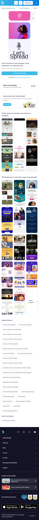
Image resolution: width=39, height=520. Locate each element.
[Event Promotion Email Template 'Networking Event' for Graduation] (7, 302)
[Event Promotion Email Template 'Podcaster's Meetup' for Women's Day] (7, 274)
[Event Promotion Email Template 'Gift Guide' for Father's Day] (19, 193)
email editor (16, 406)
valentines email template (10, 382)
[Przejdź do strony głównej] (2, 3)
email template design (27, 392)
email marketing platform (10, 411)
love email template (8, 353)
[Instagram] (24, 432)
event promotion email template (12, 339)
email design (21, 396)
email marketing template (10, 392)
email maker (6, 406)
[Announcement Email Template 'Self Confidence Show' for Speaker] (31, 158)
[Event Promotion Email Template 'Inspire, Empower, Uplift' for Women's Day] (19, 302)
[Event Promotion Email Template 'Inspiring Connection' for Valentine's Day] (7, 131)
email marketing (7, 401)
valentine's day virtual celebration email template (17, 372)
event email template (25, 325)
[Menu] (36, 3)
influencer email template (10, 344)
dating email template (9, 325)
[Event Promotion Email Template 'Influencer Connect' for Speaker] (19, 274)
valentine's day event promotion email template (17, 368)
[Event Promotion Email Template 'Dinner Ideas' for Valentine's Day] (7, 158)
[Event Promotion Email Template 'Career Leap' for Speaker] (19, 220)
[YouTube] (35, 432)
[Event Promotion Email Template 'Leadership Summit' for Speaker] (7, 220)
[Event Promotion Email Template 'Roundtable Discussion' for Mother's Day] (19, 158)
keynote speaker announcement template (15, 348)
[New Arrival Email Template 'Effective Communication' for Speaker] (31, 247)
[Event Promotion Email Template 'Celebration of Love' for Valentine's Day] (31, 131)
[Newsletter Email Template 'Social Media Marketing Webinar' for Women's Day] (31, 274)
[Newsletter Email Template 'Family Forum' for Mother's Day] (7, 247)
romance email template (10, 358)
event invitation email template (12, 329)
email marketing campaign (10, 387)
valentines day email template (11, 377)
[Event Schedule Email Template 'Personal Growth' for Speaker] (31, 220)
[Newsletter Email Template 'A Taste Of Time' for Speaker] (7, 193)
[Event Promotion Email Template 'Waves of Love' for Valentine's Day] (19, 131)
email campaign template (23, 401)
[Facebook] (18, 432)
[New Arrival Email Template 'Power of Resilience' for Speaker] (19, 247)
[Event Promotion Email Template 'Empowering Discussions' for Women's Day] (31, 193)
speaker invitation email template (12, 363)
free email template (8, 396)
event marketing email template (12, 334)
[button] (33, 14)
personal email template (25, 353)
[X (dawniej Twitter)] (29, 432)
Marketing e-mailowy (9, 420)
